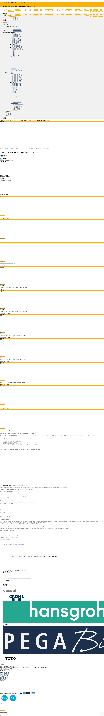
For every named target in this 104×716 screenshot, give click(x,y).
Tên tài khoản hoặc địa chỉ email (6, 706)
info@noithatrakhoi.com (7, 669)
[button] (5, 13)
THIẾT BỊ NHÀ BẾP (8, 72)
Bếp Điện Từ (15, 87)
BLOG (6, 112)
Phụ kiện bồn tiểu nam (17, 32)
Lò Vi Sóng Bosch (16, 95)
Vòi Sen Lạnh (15, 52)
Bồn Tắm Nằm (16, 24)
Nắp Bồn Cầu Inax (16, 34)
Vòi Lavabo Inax (8, 149)
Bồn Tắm (13, 23)
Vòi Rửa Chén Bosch (17, 81)
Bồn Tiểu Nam (14, 28)
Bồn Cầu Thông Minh (17, 21)
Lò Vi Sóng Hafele (16, 94)
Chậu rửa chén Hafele (17, 106)
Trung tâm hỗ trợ (3, 676)
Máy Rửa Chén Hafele (17, 99)
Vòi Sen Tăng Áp (16, 51)
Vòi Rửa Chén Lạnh (16, 74)
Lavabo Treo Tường (17, 39)
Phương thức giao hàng (4, 674)
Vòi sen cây (15, 54)
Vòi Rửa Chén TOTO (17, 78)
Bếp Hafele (15, 90)
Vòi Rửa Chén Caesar (17, 77)
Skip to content (3, 0)
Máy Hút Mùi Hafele (17, 84)
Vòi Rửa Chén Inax (16, 76)
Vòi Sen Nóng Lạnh (17, 53)
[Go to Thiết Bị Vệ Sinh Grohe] (16, 600)
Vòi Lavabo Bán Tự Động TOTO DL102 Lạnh (8, 430)
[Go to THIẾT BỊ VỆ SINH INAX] (5, 625)
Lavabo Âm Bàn (16, 41)
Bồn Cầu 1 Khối (16, 19)
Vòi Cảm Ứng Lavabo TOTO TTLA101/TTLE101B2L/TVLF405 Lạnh (13, 359)
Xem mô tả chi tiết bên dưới (5, 180)
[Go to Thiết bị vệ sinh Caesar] (10, 594)
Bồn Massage (16, 27)
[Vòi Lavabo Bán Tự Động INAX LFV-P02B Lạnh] (5, 168)
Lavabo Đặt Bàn (16, 38)
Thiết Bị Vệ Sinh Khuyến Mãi (16, 70)
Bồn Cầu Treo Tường (17, 22)
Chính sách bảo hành (4, 677)
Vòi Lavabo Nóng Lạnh (17, 46)
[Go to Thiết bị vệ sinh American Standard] (5, 585)
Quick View (2, 215)
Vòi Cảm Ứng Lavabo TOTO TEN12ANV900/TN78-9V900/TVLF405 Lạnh (14, 311)
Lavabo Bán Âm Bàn (17, 42)
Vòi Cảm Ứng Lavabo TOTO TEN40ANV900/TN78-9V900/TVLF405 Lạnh (14, 287)
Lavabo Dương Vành (17, 40)
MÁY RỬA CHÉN (14, 96)
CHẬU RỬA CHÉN (14, 103)
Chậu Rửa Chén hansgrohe (18, 104)
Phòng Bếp (9, 114)
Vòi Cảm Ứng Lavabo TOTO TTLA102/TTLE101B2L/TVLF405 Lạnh (13, 406)
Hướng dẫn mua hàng (4, 675)
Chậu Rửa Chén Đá (16, 108)
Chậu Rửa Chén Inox (17, 109)
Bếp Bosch (15, 91)
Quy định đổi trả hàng (4, 679)
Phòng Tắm (9, 113)
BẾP (12, 86)
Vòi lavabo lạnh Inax (21, 149)
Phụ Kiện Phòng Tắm (15, 69)
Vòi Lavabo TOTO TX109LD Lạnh (6, 216)
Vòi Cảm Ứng (13, 68)
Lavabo (12, 37)
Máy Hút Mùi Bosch (17, 85)
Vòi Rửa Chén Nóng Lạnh (18, 75)
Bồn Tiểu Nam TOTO (17, 30)
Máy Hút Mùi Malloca (17, 83)
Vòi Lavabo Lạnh (16, 45)
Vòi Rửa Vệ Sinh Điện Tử (18, 49)
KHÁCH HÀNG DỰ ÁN (9, 111)
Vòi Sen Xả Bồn (16, 55)
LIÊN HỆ (6, 115)
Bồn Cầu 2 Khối (16, 20)
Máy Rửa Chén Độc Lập (17, 102)
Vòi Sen (12, 50)
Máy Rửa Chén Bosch (17, 100)
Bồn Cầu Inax (15, 17)
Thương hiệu (13, 56)
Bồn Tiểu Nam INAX (17, 29)
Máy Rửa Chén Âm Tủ (17, 101)
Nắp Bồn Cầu (13, 33)
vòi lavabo (15, 544)
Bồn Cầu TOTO (16, 18)
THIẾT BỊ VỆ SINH (8, 15)
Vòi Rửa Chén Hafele (17, 80)
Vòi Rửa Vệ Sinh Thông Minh (16, 47)
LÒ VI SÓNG (13, 92)
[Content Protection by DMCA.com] (26, 693)
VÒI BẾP (13, 73)
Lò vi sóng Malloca (17, 93)
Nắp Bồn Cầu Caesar (17, 36)
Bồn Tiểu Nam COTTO (17, 31)
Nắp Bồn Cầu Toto (16, 35)
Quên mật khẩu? (3, 712)
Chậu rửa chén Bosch (17, 107)
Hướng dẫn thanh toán (4, 673)
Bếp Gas (15, 88)
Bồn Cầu (12, 16)
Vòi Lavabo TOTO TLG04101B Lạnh (7, 240)
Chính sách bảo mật (4, 678)
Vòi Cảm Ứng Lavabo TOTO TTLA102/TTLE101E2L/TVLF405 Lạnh (13, 382)
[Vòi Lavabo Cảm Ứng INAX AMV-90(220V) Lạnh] (5, 173)
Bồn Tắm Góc (16, 26)
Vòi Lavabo (13, 44)
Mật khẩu (2, 708)
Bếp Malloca (15, 89)
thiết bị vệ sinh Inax (21, 544)
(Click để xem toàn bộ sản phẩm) (6, 160)
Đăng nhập (2, 710)
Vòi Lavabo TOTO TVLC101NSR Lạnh (7, 263)
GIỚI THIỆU (7, 14)
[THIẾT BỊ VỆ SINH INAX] (3, 159)
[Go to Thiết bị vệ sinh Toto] (11, 662)
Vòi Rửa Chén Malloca (17, 79)
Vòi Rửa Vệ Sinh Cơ (17, 48)
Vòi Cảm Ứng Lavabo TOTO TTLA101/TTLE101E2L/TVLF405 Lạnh (13, 335)
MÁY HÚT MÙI (14, 82)
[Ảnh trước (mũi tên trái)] (0, 715)
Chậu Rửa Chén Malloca (17, 105)
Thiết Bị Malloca (14, 110)
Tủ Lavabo (15, 43)
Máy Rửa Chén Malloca (17, 97)
